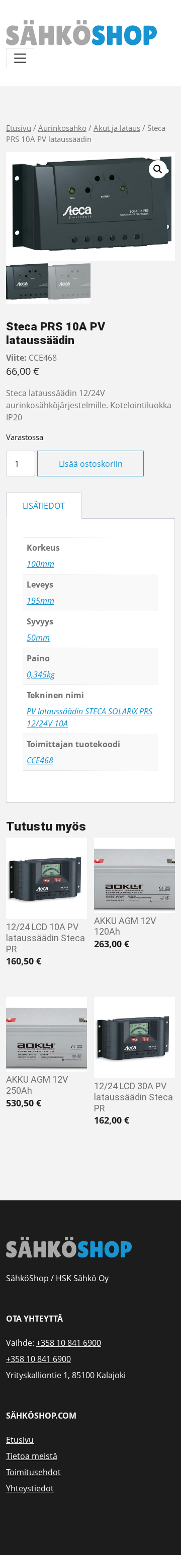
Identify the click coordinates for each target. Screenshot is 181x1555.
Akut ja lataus (117, 128)
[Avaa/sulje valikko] (20, 58)
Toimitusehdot (33, 1472)
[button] (158, 169)
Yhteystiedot (30, 1488)
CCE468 (40, 760)
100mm (40, 563)
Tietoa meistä (31, 1456)
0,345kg (41, 674)
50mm (38, 637)
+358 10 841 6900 (68, 1342)
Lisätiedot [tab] (44, 505)
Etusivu (18, 128)
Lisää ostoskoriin (91, 463)
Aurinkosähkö (62, 128)
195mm (40, 600)
